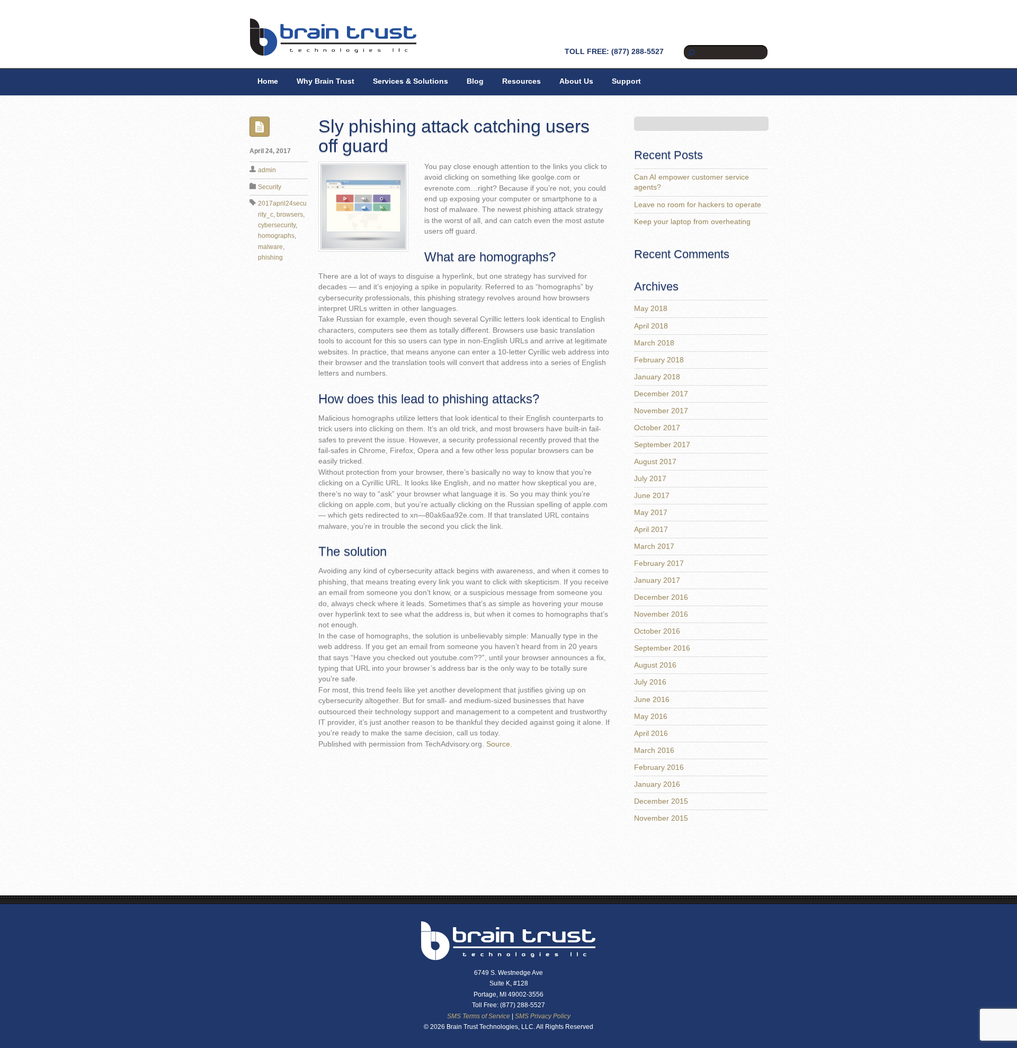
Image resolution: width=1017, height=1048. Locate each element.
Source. (499, 744)
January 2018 (657, 377)
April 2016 (651, 734)
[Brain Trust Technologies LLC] (333, 52)
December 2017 (661, 394)
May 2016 (650, 717)
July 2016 (650, 682)
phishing (270, 257)
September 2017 (662, 445)
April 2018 (651, 326)
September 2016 (662, 648)
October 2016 (657, 631)
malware (270, 247)
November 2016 (661, 614)
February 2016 (659, 767)
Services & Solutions (410, 81)
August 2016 (655, 665)
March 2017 (654, 546)
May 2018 (650, 309)
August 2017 (655, 462)
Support (626, 81)
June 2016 (652, 700)
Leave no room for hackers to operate (697, 205)
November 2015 (661, 818)
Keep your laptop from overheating (692, 222)
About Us (576, 81)
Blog (475, 81)
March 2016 (654, 750)
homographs (276, 236)
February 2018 (659, 360)
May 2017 (650, 513)
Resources (521, 81)
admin (267, 170)
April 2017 (651, 530)
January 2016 (657, 784)
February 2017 (659, 563)
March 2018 (654, 343)
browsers (289, 214)
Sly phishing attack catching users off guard (454, 136)
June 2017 (652, 496)
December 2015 (661, 801)
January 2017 (657, 580)
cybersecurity (277, 225)
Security (269, 187)
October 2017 (657, 428)
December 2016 (661, 597)
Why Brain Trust (325, 81)
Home (267, 81)
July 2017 (650, 479)
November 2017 (661, 411)
